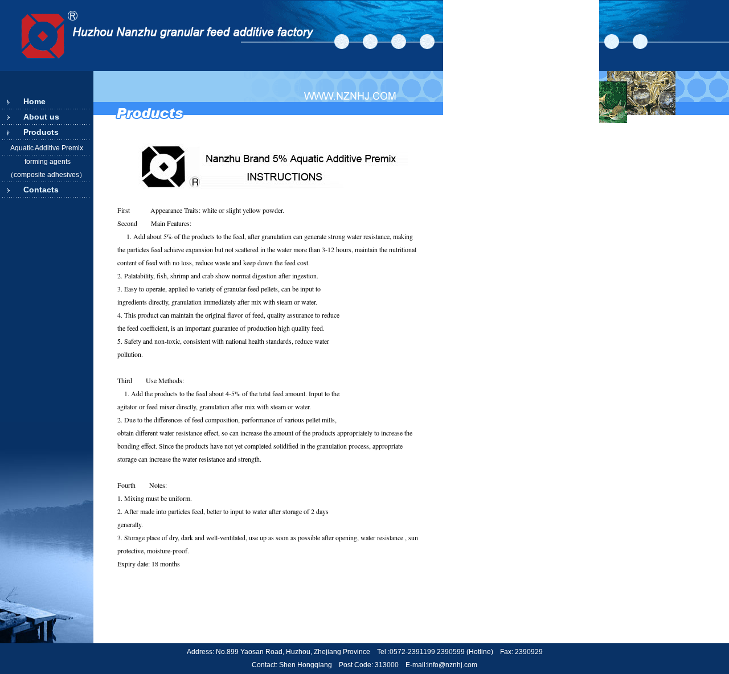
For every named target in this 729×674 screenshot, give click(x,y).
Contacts (41, 189)
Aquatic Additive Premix (46, 148)
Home (34, 101)
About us (41, 116)
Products (41, 132)
